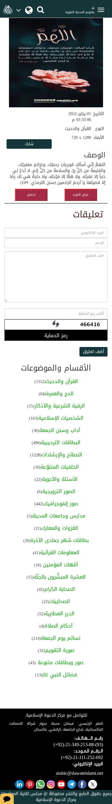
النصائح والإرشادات (62, 454)
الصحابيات (59, 601)
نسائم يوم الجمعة (60, 638)
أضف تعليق (93, 352)
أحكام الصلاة (59, 626)
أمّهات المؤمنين (59, 564)
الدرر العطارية (59, 613)
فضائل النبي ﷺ (59, 674)
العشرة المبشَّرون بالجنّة (60, 577)
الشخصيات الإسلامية (60, 418)
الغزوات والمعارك (59, 528)
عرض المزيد (81, 194)
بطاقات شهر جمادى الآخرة (59, 540)
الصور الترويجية (58, 491)
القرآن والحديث (62, 381)
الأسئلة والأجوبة (60, 479)
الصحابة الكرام (59, 589)
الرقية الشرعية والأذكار (59, 405)
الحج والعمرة (59, 393)
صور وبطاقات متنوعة (59, 662)
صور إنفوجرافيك (61, 503)
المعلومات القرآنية (59, 552)
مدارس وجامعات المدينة (58, 515)
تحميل (31, 194)
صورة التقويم (59, 650)
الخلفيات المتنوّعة (60, 467)
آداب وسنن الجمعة (59, 430)
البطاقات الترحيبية (60, 442)
